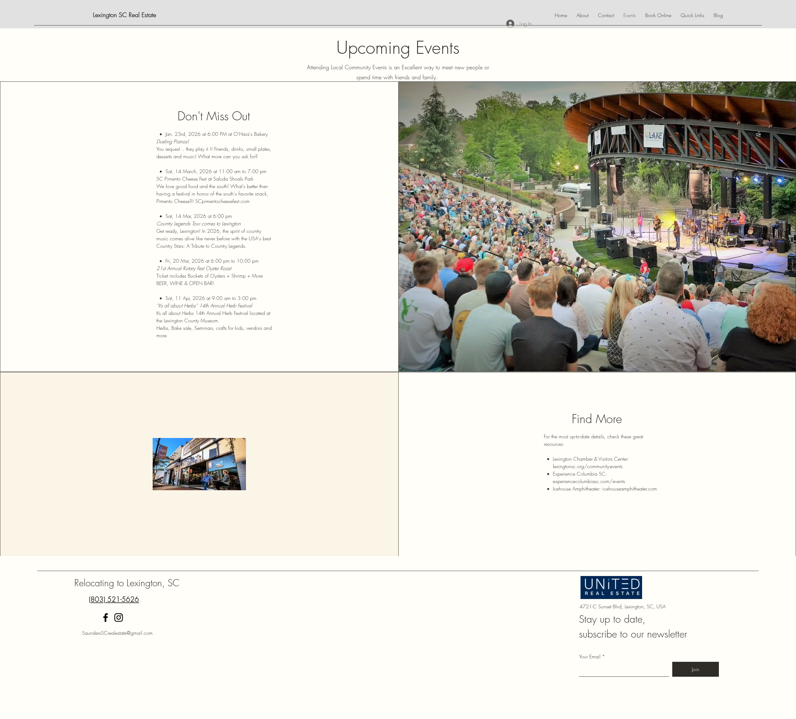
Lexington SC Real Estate (124, 15)
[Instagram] (118, 617)
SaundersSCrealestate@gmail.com (117, 632)
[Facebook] (105, 617)
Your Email (589, 656)
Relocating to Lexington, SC (126, 583)
